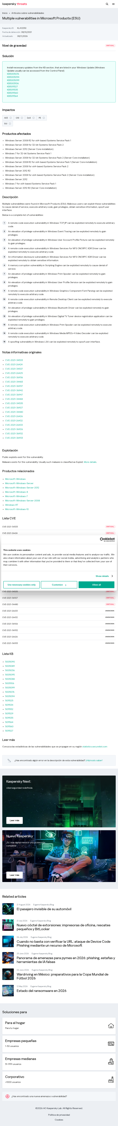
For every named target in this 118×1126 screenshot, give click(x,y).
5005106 (9, 683)
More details (90, 462)
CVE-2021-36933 (14, 437)
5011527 (9, 730)
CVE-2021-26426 (14, 416)
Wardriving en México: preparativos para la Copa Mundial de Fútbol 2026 (62, 976)
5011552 (9, 709)
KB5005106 (13, 83)
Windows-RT (11, 505)
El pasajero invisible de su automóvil (44, 909)
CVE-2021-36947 (14, 394)
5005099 (10, 687)
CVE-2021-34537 (14, 368)
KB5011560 (12, 92)
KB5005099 (13, 80)
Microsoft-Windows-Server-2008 (22, 500)
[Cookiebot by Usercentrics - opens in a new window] (102, 539)
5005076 (9, 692)
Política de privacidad (59, 1114)
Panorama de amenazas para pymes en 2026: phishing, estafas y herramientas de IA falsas (66, 960)
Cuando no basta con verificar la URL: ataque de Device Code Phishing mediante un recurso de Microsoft (63, 943)
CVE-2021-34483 (14, 381)
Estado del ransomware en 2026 (41, 991)
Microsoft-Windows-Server (19, 483)
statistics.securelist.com (94, 746)
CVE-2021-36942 (14, 390)
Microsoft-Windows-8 (16, 492)
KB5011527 (12, 86)
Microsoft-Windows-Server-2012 (22, 487)
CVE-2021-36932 (14, 433)
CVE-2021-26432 (14, 420)
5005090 (10, 661)
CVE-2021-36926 (14, 429)
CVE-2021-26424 (14, 364)
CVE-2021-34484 (14, 399)
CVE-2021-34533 (14, 360)
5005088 (10, 679)
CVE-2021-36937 (14, 386)
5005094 (10, 696)
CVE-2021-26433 (14, 425)
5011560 (9, 726)
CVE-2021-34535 (14, 403)
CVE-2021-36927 (14, 407)
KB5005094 (13, 77)
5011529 (9, 713)
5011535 (9, 717)
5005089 (10, 666)
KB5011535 (12, 89)
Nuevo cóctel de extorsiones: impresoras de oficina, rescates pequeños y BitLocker (63, 927)
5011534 (9, 704)
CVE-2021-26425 (14, 373)
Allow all (96, 585)
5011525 (9, 700)
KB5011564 (12, 96)
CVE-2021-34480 (14, 412)
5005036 (10, 670)
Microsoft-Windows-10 (17, 509)
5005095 (10, 674)
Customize (57, 585)
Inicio (4, 13)
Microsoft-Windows (15, 479)
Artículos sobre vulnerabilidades (28, 13)
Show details (102, 576)
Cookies (59, 1119)
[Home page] (14, 4)
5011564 (9, 722)
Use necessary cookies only (22, 585)
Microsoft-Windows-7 (16, 496)
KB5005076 (13, 74)
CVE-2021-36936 (14, 377)
